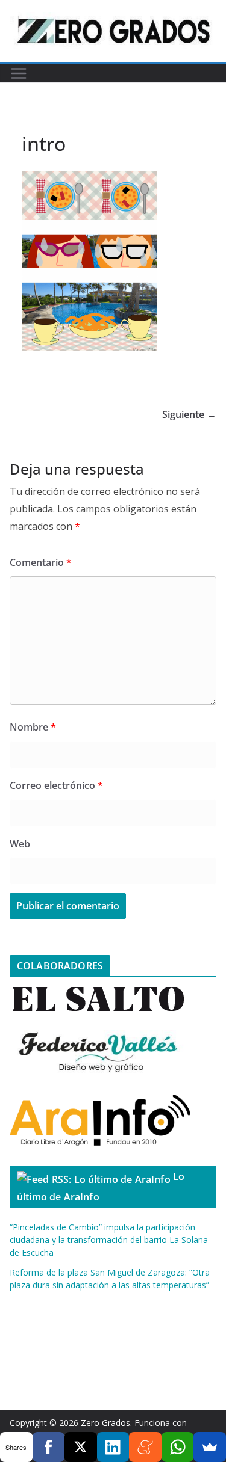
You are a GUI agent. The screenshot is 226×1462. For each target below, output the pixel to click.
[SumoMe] (209, 1447)
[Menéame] (145, 1447)
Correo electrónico (56, 785)
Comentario (41, 562)
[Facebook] (49, 1447)
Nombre (33, 727)
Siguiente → (189, 414)
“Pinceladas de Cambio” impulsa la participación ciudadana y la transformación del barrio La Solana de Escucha (109, 1239)
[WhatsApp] (178, 1447)
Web (20, 843)
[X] (80, 1447)
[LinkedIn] (113, 1447)
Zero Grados (105, 1422)
